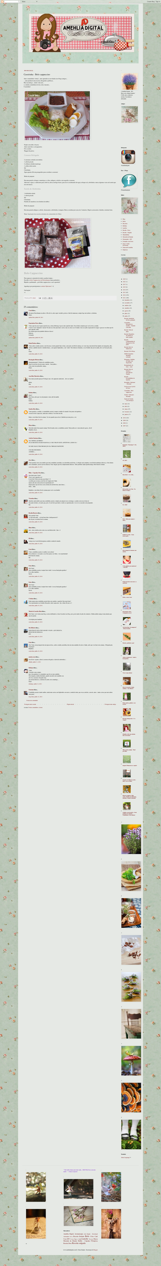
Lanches (125, 228)
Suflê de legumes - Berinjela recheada (129, 355)
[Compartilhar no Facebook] (49, 298)
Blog (124, 219)
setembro (127, 308)
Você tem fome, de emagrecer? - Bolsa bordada (129, 627)
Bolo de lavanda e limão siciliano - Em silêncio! (128, 687)
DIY (68, 1239)
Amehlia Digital (68, 1234)
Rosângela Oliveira (34, 360)
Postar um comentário (32, 700)
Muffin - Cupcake (84, 1241)
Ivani (30, 549)
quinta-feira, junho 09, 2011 (36, 317)
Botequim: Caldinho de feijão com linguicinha (129, 361)
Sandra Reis (32, 409)
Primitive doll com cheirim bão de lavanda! (129, 734)
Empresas (125, 250)
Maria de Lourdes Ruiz (35, 611)
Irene (30, 566)
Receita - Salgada (127, 232)
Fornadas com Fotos (128, 241)
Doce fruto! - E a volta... (128, 474)
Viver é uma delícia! (127, 673)
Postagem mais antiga (110, 704)
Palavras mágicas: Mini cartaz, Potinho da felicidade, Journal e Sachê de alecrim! (129, 797)
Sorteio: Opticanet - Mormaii (129, 395)
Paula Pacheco (33, 343)
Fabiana (31, 668)
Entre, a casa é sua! (127, 597)
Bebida (71, 1236)
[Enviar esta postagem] (39, 298)
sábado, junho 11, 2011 (35, 662)
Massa (96, 1239)
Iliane (30, 527)
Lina (30, 642)
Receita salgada (79, 1243)
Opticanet (48, 286)
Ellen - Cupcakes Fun (35, 473)
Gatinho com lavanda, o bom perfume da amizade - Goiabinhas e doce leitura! (130, 814)
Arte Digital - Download (91, 1234)
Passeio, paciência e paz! (128, 643)
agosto (126, 311)
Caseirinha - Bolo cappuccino (128, 391)
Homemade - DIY (127, 239)
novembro (127, 303)
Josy (30, 460)
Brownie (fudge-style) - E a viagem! (129, 719)
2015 (124, 287)
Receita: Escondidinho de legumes (129, 378)
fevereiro (127, 412)
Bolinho (81, 1236)
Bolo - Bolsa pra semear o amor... (129, 519)
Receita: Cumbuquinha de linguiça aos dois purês (129, 342)
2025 (124, 279)
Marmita (91, 1239)
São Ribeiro (32, 628)
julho (126, 313)
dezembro (127, 300)
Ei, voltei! (125, 504)
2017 (124, 284)
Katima (31, 392)
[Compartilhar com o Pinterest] (51, 298)
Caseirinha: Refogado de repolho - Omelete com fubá (129, 325)
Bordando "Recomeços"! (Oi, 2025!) (130, 445)
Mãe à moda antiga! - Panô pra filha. (129, 750)
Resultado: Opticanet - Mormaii (129, 383)
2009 (124, 420)
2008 (124, 423)
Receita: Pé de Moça (129, 351)
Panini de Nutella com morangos (129, 399)
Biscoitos (125, 223)
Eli (29, 538)
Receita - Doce (126, 230)
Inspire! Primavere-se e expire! (130, 765)
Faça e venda (77, 1239)
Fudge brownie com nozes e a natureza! (129, 582)
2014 (124, 290)
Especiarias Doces (34, 323)
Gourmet (31, 690)
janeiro (126, 414)
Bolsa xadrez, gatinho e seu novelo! (129, 703)
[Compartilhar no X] (47, 298)
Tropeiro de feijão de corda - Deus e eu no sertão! (129, 780)
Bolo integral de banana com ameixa (129, 551)
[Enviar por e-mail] (43, 298)
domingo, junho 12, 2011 (35, 684)
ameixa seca (32, 657)
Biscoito (76, 1236)
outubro (127, 305)
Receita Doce (67, 1243)
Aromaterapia (79, 1234)
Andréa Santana (33, 438)
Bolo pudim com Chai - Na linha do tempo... (129, 489)
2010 (124, 418)
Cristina (31, 599)
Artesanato (66, 1236)
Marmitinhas (126, 235)
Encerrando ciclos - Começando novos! (127, 612)
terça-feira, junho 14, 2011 (35, 697)
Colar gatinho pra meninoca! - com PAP (129, 566)
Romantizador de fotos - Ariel (128, 365)
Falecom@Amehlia (128, 247)
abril (126, 406)
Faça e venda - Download (126, 244)
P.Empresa (94, 1241)
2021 (124, 281)
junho (126, 316)
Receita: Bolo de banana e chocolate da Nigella (128, 371)
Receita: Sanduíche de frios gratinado (129, 319)
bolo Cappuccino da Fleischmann (40, 280)
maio (126, 404)
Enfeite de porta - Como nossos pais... (128, 535)
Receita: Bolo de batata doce (128, 347)
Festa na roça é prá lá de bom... (129, 387)
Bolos (124, 221)
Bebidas (125, 226)
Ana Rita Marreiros (34, 376)
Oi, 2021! (125, 460)
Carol (30, 310)
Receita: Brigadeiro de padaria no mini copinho (129, 335)
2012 (124, 295)
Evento (72, 1239)
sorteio (43, 286)
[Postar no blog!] (45, 298)
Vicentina (31, 498)
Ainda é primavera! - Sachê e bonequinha (129, 658)
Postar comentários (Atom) (35, 707)
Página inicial (70, 704)
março (126, 409)
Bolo (87, 1236)
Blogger (95, 1250)
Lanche (85, 1238)
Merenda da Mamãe (128, 237)
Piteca (30, 425)
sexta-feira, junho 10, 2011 (36, 354)
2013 (124, 292)
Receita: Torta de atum (128, 330)
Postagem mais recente (30, 704)
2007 (124, 426)
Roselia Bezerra (33, 513)
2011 (124, 298)
